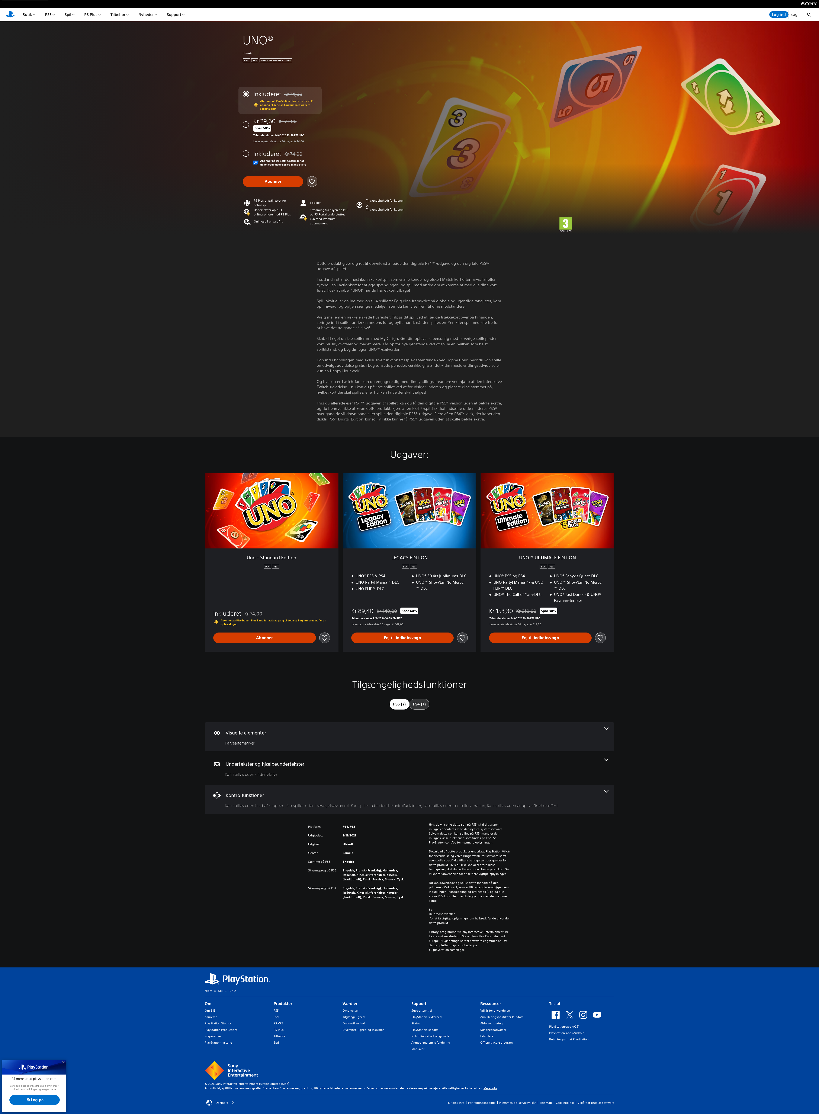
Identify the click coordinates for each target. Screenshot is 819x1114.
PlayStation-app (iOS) (564, 1026)
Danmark (222, 1102)
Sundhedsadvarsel (493, 1030)
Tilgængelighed (354, 1017)
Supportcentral (421, 1010)
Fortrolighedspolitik (481, 1103)
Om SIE (210, 1010)
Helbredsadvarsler (442, 914)
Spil (68, 14)
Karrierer (211, 1017)
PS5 (48, 14)
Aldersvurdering (491, 1023)
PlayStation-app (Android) (567, 1033)
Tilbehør (117, 14)
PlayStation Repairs (425, 1030)
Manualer (417, 1049)
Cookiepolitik (565, 1103)
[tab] (399, 704)
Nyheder (146, 14)
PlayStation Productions (221, 1030)
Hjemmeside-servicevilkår (517, 1103)
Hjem (208, 991)
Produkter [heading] (283, 1003)
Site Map (546, 1103)
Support (174, 14)
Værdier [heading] (350, 1003)
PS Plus (90, 14)
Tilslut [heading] (554, 1003)
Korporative (213, 1036)
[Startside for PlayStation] (10, 14)
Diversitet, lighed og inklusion (363, 1030)
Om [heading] (208, 1003)
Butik (27, 14)
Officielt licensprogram (496, 1042)
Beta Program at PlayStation (568, 1039)
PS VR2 (278, 1023)
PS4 (276, 1017)
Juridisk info (456, 1103)
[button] (385, 209)
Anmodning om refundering (430, 1042)
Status (415, 1023)
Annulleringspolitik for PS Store (502, 1017)
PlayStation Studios (218, 1023)
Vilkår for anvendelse (495, 1010)
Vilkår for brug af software (596, 1103)
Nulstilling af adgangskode (430, 1036)
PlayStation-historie (218, 1042)
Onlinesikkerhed (354, 1023)
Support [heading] (418, 1003)
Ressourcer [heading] (490, 1003)
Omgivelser (351, 1010)
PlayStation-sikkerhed (426, 1017)
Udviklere (486, 1036)
